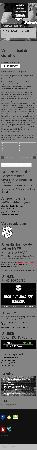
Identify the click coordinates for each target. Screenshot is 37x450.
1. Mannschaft (7, 63)
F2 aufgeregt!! (7, 157)
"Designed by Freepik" (8, 405)
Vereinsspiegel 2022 (8, 365)
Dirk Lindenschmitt (11, 215)
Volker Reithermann (16, 206)
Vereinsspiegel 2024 (8, 360)
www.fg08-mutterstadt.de (7, 447)
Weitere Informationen (20, 14)
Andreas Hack (17, 212)
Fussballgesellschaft (12, 26)
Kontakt (5, 192)
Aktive (16, 63)
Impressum (4, 436)
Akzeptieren (21, 16)
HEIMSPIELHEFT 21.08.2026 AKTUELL (16, 165)
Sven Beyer (13, 209)
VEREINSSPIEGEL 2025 (9, 358)
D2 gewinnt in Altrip (28, 157)
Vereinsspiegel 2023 (8, 363)
